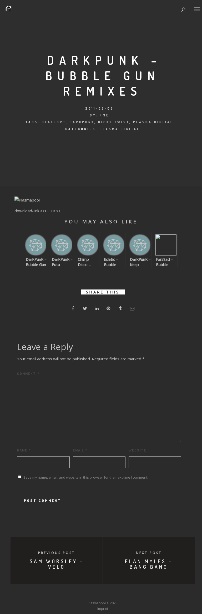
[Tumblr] (83, 593)
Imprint (102, 608)
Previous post (56, 553)
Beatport (54, 122)
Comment (28, 373)
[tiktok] (141, 593)
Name (24, 450)
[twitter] (85, 308)
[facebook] (73, 308)
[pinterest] (108, 308)
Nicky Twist (113, 122)
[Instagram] (93, 593)
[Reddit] (112, 593)
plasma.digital (153, 122)
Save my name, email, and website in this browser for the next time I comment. (85, 477)
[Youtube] (102, 593)
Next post (149, 553)
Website (137, 450)
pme (104, 115)
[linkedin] (97, 308)
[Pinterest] (132, 593)
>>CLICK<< (50, 210)
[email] (132, 308)
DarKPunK (82, 122)
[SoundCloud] (122, 593)
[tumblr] (120, 308)
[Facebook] (64, 593)
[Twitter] (73, 593)
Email (80, 450)
